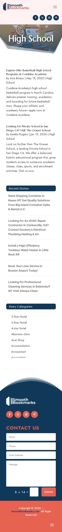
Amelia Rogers (19, 134)
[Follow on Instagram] (49, 17)
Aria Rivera (17, 78)
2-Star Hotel (19, 317)
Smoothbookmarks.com (25, 511)
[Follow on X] (42, 17)
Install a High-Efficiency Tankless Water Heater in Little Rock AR (28, 250)
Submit (48, 492)
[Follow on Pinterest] (56, 17)
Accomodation (20, 346)
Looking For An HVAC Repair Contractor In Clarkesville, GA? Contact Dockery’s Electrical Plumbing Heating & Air (28, 227)
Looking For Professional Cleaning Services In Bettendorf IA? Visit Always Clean (29, 286)
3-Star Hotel (19, 323)
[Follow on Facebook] (35, 17)
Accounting (18, 357)
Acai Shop (17, 340)
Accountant (18, 352)
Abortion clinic (20, 334)
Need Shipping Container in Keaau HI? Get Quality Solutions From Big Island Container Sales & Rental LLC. (29, 202)
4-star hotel (18, 328)
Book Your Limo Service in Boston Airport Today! (25, 268)
